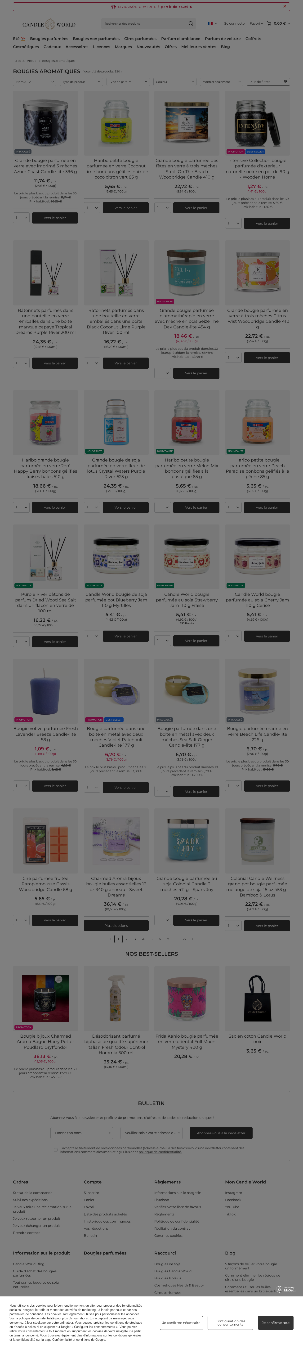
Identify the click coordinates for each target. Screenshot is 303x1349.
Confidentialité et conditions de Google (78, 1339)
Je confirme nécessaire (181, 1323)
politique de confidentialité (36, 1318)
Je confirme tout (276, 1323)
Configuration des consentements (230, 1323)
